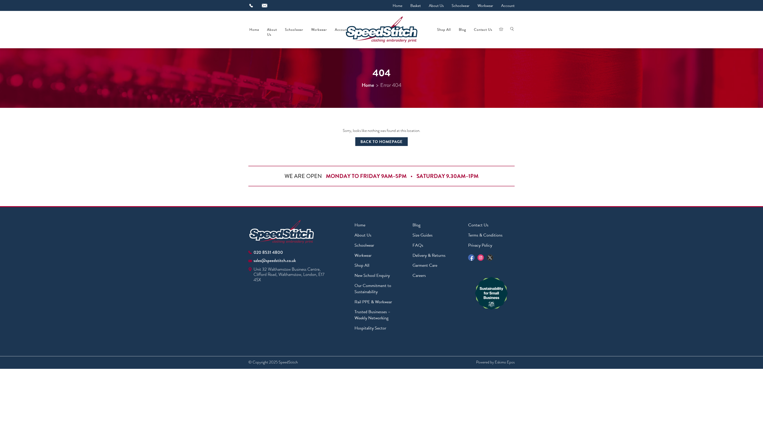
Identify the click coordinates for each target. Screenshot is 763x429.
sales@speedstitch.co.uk (275, 260)
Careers (419, 275)
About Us (436, 6)
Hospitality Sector (370, 328)
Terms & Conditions (485, 235)
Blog (462, 29)
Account (508, 6)
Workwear (485, 6)
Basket (415, 6)
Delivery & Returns (428, 255)
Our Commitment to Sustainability (372, 288)
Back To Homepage (381, 142)
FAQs (417, 245)
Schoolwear (461, 6)
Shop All (444, 29)
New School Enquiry (372, 275)
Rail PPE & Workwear (373, 302)
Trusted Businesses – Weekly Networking (372, 314)
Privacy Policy (480, 245)
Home (397, 6)
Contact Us (483, 29)
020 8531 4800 (268, 252)
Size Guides (422, 235)
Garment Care (424, 265)
